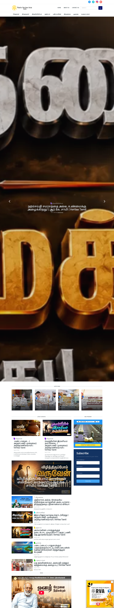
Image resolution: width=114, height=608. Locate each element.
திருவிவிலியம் (37, 14)
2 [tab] (57, 378)
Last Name (79, 473)
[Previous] (9, 201)
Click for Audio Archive (88, 445)
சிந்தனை (16, 14)
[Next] (104, 201)
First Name (79, 466)
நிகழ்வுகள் (25, 14)
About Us (66, 8)
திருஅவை (67, 14)
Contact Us (75, 8)
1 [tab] (53, 378)
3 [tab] (60, 378)
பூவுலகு (75, 14)
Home (59, 8)
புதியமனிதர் (57, 14)
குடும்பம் (47, 14)
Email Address (80, 460)
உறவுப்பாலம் (85, 14)
